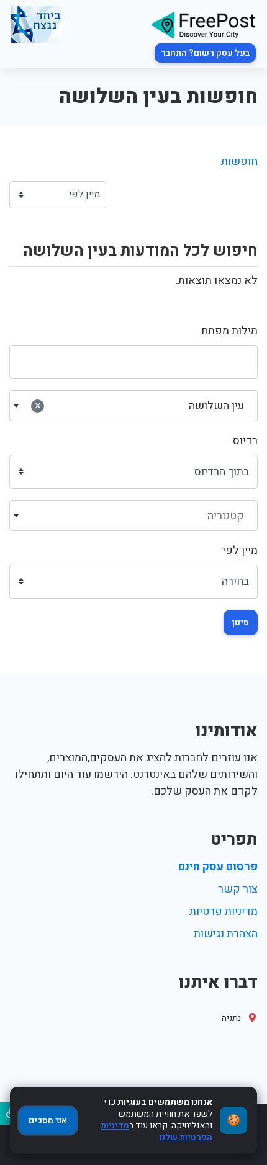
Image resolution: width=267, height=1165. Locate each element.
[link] (203, 24)
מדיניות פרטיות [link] (223, 911)
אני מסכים (48, 1120)
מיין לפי (240, 550)
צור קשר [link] (238, 889)
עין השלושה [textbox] (139, 406)
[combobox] (133, 406)
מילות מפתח (229, 331)
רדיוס (245, 440)
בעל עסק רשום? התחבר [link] (205, 53)
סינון (240, 622)
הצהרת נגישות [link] (226, 934)
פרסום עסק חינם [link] (218, 867)
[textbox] (134, 516)
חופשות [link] (239, 161)
